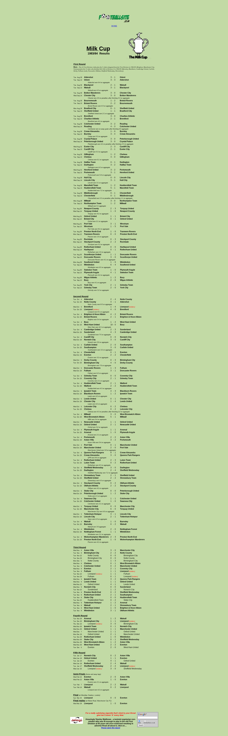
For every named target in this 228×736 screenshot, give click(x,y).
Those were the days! (110, 728)
